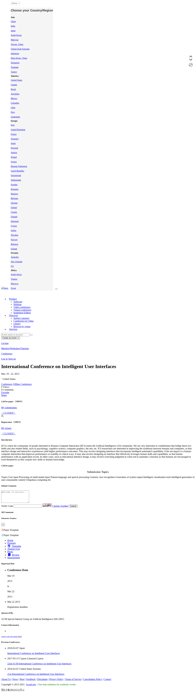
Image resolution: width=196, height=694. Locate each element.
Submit (73, 506)
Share (4, 395)
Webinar (17, 304)
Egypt (13, 288)
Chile (13, 107)
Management (13, 557)
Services (13, 329)
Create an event (9, 338)
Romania (14, 189)
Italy (13, 125)
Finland (14, 217)
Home (10, 540)
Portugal (14, 148)
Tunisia (14, 279)
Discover (13, 315)
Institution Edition (22, 312)
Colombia (15, 103)
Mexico (14, 98)
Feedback (31, 679)
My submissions (9, 407)
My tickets (6, 428)
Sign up (12, 359)
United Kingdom (18, 130)
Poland (14, 157)
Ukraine (14, 203)
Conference (6, 353)
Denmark (15, 221)
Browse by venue (21, 326)
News (15, 679)
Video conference (21, 307)
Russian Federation (19, 166)
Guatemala (15, 117)
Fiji (12, 266)
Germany (15, 139)
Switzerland (16, 175)
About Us (6, 679)
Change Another (60, 506)
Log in (4, 359)
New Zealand (16, 262)
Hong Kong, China (19, 58)
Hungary (14, 194)
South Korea (16, 35)
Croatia (14, 212)
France (14, 134)
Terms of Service (73, 679)
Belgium (14, 198)
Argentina (15, 94)
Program (11, 543)
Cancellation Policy (92, 679)
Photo (10, 551)
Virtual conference (22, 310)
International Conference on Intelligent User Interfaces (33, 653)
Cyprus (14, 226)
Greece (14, 162)
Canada (14, 85)
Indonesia (15, 53)
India (13, 26)
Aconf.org (31, 684)
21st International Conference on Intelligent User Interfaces (35, 674)
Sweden (14, 185)
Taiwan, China (17, 44)
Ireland (14, 207)
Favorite (5, 392)
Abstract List (13, 549)
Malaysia (14, 40)
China (13, 21)
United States (16, 80)
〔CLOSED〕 (8, 413)
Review (15, 555)
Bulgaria (14, 244)
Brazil (13, 89)
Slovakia (14, 235)
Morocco (14, 284)
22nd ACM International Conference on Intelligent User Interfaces (39, 663)
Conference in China (23, 321)
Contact (107, 679)
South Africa (16, 274)
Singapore (15, 63)
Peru (13, 112)
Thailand (14, 67)
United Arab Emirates (20, 49)
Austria (14, 152)
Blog (22, 679)
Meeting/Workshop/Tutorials (15, 348)
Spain (13, 143)
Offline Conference (22, 384)
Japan (13, 30)
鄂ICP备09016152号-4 (12, 689)
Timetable (16, 546)
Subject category (21, 318)
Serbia (13, 230)
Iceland (14, 249)
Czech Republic (17, 171)
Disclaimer (42, 679)
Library (17, 323)
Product (13, 299)
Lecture (5, 343)
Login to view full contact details (11, 636)
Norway (14, 240)
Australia (15, 257)
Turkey (14, 72)
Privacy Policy (56, 679)
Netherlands (16, 180)
